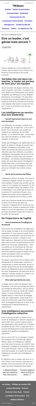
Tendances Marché (23, 25)
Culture (13, 28)
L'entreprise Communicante (12, 21)
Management (9, 25)
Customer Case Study (13, 392)
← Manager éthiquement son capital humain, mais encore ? (10, 372)
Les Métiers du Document (15, 396)
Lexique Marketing (13, 388)
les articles (6, 384)
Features (25, 388)
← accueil (6, 3)
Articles (8, 9)
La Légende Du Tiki (25, 28)
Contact (26, 392)
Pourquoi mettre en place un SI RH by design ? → (27, 372)
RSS (33, 403)
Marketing (24, 13)
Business (5, 28)
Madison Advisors (17, 399)
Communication (13, 13)
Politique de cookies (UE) (21, 384)
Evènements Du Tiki (17, 17)
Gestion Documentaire (20, 9)
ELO (27, 396)
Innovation (28, 21)
